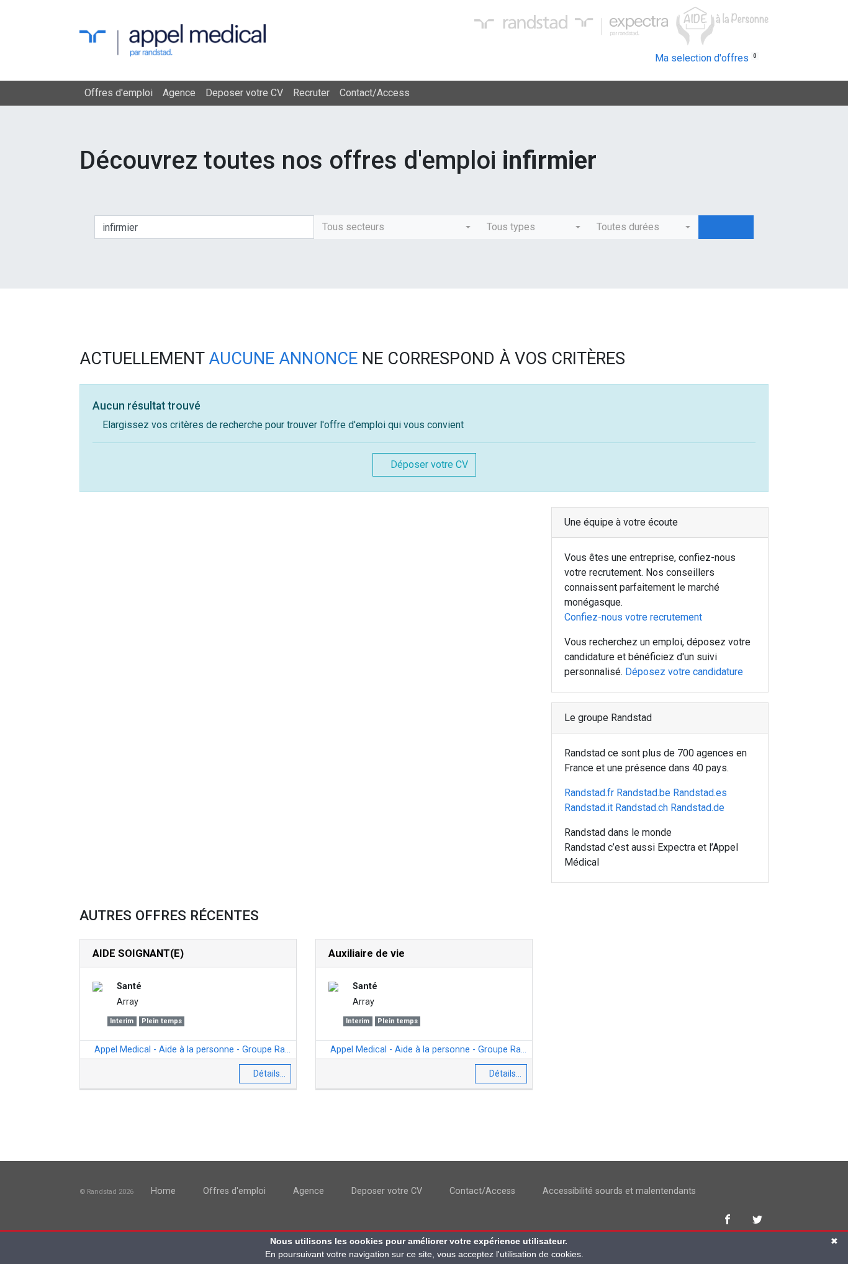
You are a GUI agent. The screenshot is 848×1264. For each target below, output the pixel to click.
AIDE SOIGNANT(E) (138, 953)
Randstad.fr (589, 793)
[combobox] (396, 227)
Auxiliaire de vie (366, 953)
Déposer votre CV (428, 464)
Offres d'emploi (118, 93)
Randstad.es (700, 793)
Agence (179, 93)
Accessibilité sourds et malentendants (619, 1191)
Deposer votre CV (244, 93)
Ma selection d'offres (706, 58)
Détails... (268, 1073)
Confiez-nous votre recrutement (633, 617)
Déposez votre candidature (684, 672)
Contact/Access (375, 93)
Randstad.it (588, 808)
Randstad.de (697, 808)
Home (163, 1191)
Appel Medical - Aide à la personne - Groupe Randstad (191, 1049)
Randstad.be (643, 793)
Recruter (311, 93)
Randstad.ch (641, 808)
